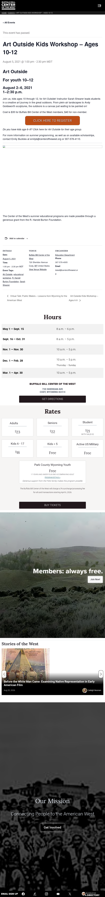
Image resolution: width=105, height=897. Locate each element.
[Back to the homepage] (8, 6)
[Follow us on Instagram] (46, 893)
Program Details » (52, 477)
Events (11, 13)
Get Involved (52, 827)
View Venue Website (38, 269)
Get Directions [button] (52, 399)
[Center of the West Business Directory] (90, 893)
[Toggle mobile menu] (99, 6)
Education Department (65, 255)
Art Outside (7, 274)
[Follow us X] (69, 893)
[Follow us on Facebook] (23, 893)
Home (4, 13)
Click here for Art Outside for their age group (57, 129)
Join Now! (95, 579)
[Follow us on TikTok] (34, 893)
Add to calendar (16, 238)
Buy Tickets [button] (52, 505)
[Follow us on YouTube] (58, 893)
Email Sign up (9, 894)
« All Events (9, 22)
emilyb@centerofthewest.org (45, 139)
